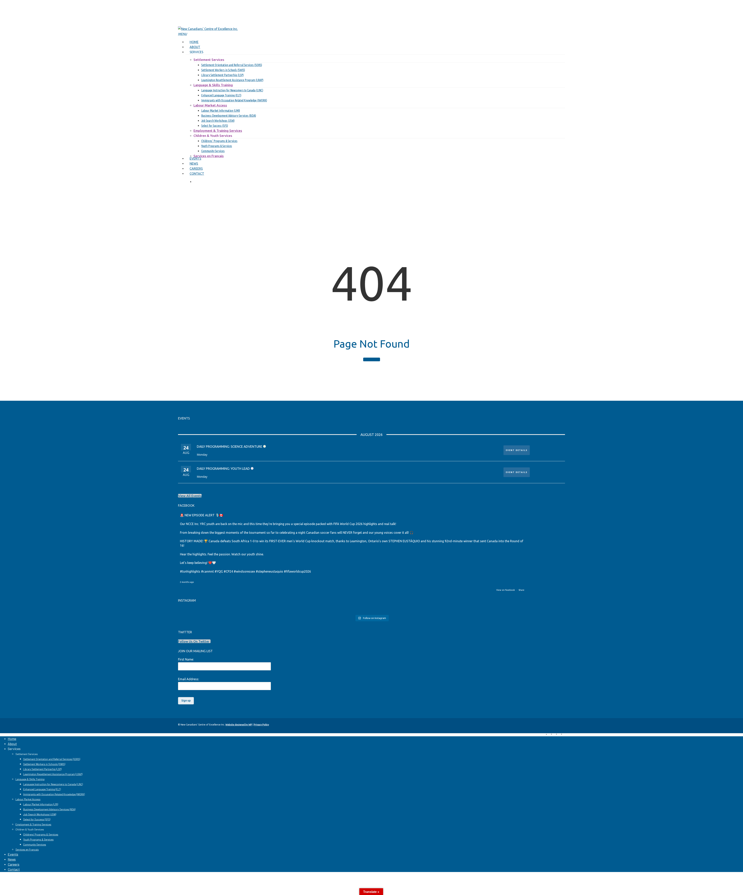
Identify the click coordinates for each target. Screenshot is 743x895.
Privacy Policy (261, 724)
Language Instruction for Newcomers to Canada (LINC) (53, 784)
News (12, 859)
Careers (13, 864)
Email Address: (188, 679)
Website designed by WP (238, 724)
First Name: (186, 659)
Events (13, 854)
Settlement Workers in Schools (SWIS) (44, 764)
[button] (182, 34)
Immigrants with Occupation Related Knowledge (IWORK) (54, 794)
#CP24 (228, 571)
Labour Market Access (27, 799)
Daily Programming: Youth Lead (223, 468)
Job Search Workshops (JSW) (39, 814)
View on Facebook (505, 590)
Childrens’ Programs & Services (40, 834)
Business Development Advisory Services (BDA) (49, 809)
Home (12, 738)
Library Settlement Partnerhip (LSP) (42, 769)
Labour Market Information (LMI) (40, 804)
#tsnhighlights (190, 571)
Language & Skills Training (30, 779)
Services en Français (27, 849)
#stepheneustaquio (269, 571)
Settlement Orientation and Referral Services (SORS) (51, 759)
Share (521, 590)
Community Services (34, 844)
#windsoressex (244, 571)
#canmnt (207, 571)
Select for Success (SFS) (36, 819)
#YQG (219, 571)
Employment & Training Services (33, 824)
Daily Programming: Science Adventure (229, 446)
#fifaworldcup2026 (297, 571)
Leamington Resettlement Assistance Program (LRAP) (52, 774)
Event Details (516, 450)
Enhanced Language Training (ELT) (42, 789)
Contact (14, 869)
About (12, 744)
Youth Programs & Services (38, 839)
